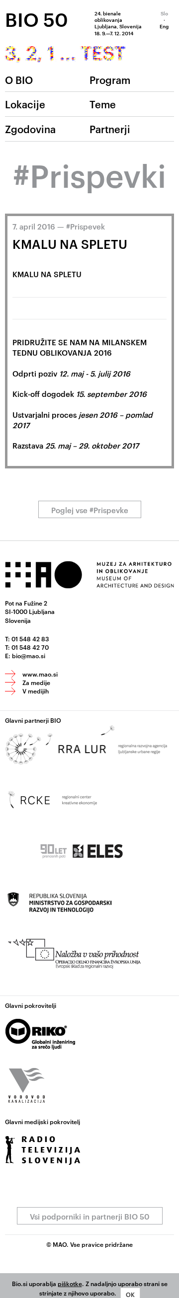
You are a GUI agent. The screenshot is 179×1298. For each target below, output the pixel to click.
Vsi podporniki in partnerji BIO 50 (90, 1216)
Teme (103, 104)
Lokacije (25, 104)
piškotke (70, 1283)
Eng (164, 25)
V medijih (35, 690)
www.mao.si (40, 673)
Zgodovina (30, 129)
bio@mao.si (28, 655)
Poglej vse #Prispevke (89, 510)
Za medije (36, 682)
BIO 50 (36, 18)
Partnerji (110, 129)
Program (110, 79)
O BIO (19, 79)
